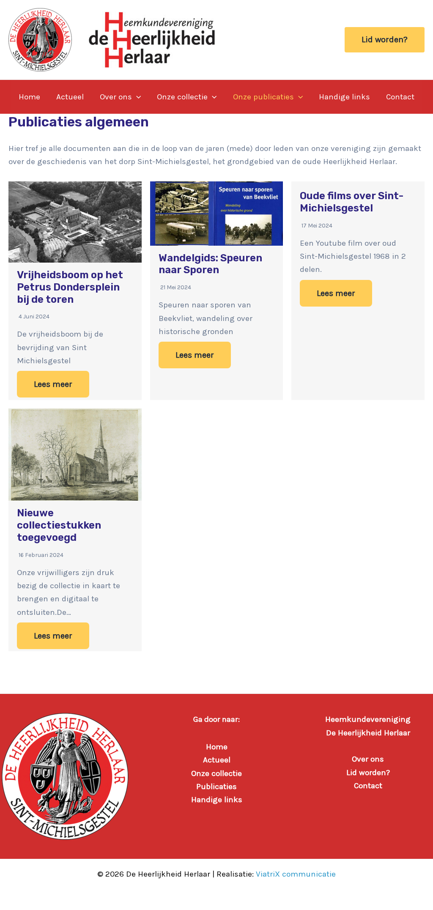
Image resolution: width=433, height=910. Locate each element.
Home (29, 96)
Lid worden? (368, 772)
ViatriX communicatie (296, 874)
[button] (385, 39)
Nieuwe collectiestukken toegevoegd (59, 525)
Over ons (116, 96)
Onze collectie (182, 96)
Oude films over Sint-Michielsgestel (351, 202)
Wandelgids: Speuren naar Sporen (210, 264)
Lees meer (53, 384)
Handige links (344, 96)
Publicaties (216, 786)
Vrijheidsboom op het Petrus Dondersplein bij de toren (70, 287)
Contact (400, 96)
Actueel (70, 96)
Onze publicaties (263, 96)
